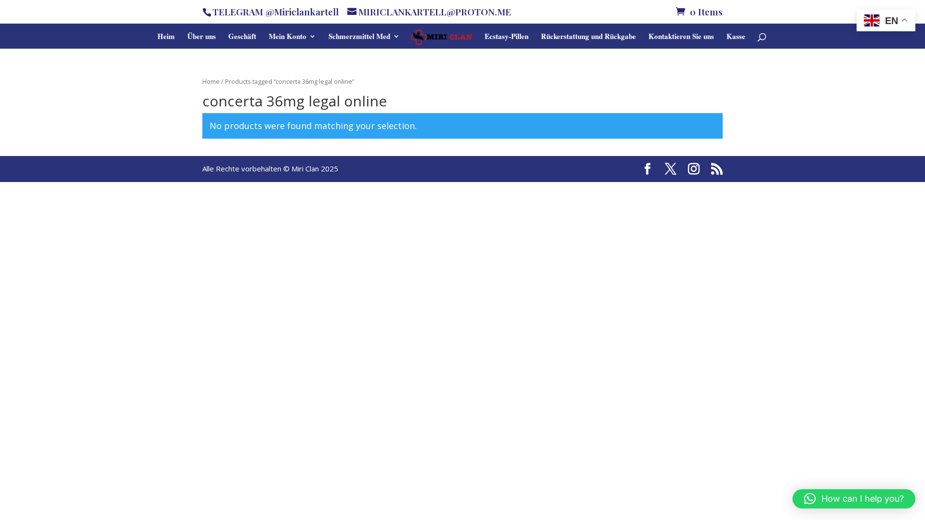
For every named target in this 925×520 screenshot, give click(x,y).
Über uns (201, 37)
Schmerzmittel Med (359, 37)
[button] (854, 498)
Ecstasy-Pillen (507, 37)
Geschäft (242, 37)
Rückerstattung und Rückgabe (588, 37)
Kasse (736, 37)
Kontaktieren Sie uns (681, 37)
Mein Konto (287, 37)
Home (211, 81)
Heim (166, 37)
